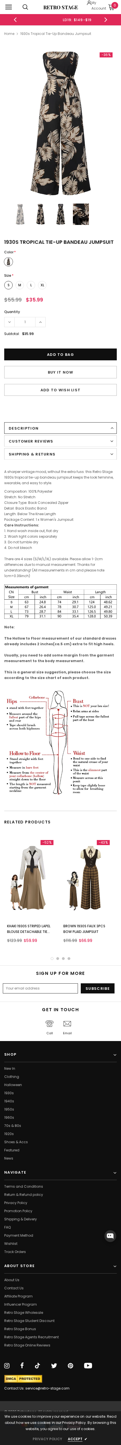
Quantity (12, 311)
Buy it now (60, 372)
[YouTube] (88, 1366)
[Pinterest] (70, 1366)
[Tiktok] (37, 1366)
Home (9, 33)
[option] (60, 19)
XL (42, 285)
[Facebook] (22, 1366)
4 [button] (69, 958)
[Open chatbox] (110, 1236)
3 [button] (63, 958)
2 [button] (57, 958)
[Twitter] (54, 1366)
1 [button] (52, 958)
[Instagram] (7, 1366)
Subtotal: (12, 333)
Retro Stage (60, 7)
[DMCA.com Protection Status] (23, 1379)
